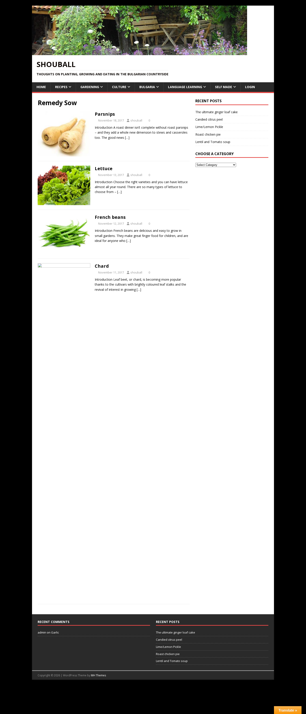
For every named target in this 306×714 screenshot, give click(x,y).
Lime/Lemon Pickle (209, 127)
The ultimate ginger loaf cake (216, 112)
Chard (102, 266)
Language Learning (185, 87)
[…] (127, 137)
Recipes (61, 87)
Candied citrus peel (209, 119)
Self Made (223, 87)
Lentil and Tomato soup (212, 142)
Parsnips (105, 114)
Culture (119, 87)
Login (250, 87)
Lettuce (103, 168)
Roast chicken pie (208, 134)
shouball (136, 120)
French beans (110, 217)
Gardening (89, 87)
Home (41, 87)
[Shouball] (139, 52)
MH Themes (98, 675)
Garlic (55, 632)
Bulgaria (147, 87)
